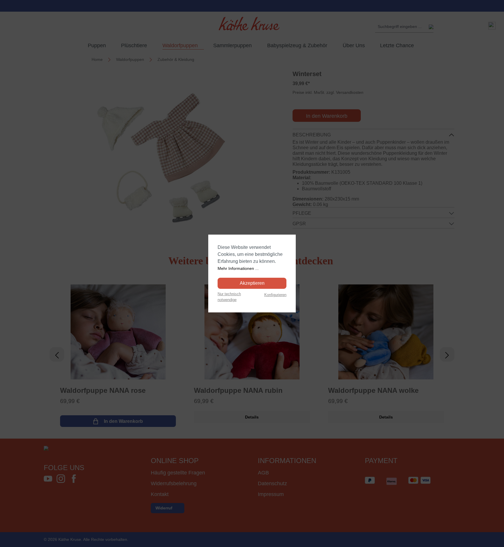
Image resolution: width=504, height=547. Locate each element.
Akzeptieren (252, 283)
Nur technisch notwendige (229, 297)
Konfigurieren (275, 295)
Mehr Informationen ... (238, 268)
